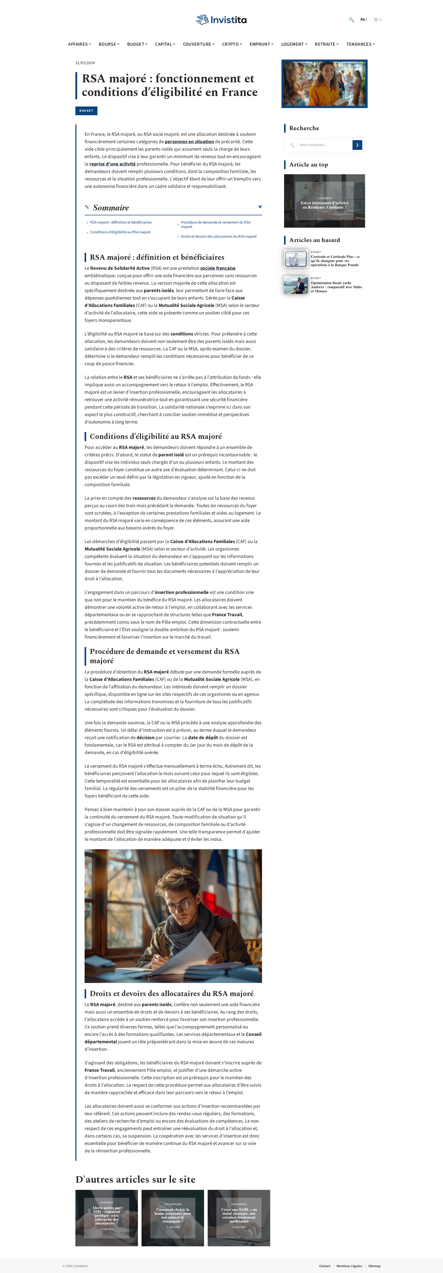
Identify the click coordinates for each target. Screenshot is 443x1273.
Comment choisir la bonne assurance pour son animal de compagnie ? (173, 1215)
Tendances (239, 1204)
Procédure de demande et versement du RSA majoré (215, 224)
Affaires (106, 1202)
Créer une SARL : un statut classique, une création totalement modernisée (239, 1215)
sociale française (218, 268)
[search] (351, 19)
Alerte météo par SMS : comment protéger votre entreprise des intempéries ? (106, 1215)
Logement (324, 198)
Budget (86, 111)
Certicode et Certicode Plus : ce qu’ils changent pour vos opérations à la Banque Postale (335, 260)
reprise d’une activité (112, 164)
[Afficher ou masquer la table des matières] (195, 207)
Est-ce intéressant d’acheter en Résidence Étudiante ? (324, 205)
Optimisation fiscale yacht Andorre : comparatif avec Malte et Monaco (336, 287)
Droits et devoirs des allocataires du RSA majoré (219, 236)
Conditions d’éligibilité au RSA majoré (120, 232)
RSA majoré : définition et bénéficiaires (121, 222)
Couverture (173, 1204)
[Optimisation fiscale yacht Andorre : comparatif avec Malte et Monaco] (296, 285)
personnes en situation (189, 141)
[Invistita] (221, 19)
